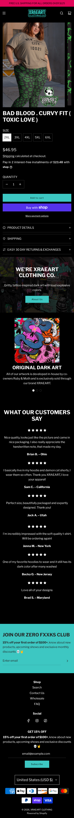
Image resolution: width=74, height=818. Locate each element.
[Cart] (69, 13)
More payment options (37, 215)
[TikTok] (45, 721)
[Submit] (67, 661)
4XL (27, 137)
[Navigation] (4, 13)
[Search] (62, 13)
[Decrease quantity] (7, 184)
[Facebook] (29, 721)
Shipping (9, 156)
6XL (48, 137)
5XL (37, 137)
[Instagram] (37, 721)
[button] (33, 390)
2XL (7, 137)
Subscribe (37, 764)
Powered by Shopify (37, 813)
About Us (37, 299)
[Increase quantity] (20, 184)
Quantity (10, 177)
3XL (17, 137)
